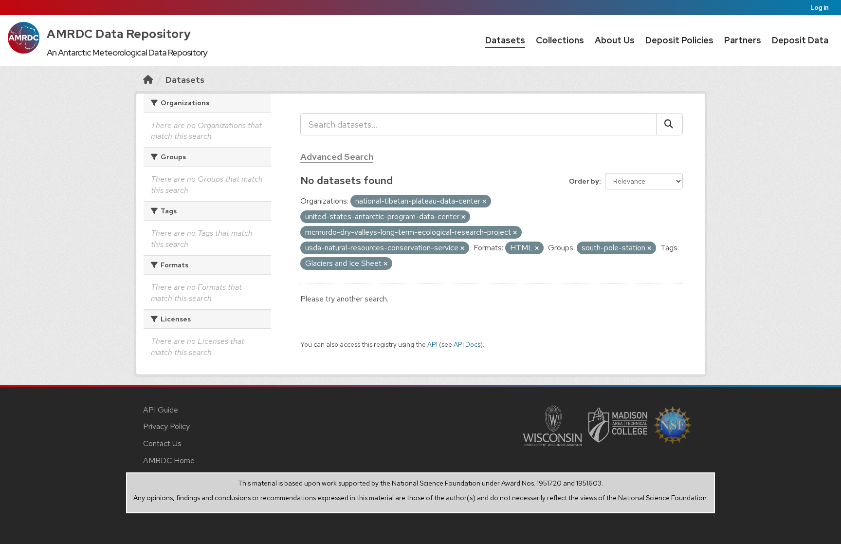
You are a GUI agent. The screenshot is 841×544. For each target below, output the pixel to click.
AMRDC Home (169, 460)
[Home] (148, 79)
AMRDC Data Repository (119, 33)
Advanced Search (336, 156)
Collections (560, 40)
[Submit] (669, 124)
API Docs (467, 344)
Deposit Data (800, 40)
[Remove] (484, 201)
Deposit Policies (679, 40)
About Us (615, 40)
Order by (584, 181)
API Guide (160, 410)
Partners (742, 40)
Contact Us (162, 443)
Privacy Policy (166, 426)
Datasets (505, 40)
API (432, 344)
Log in (819, 7)
